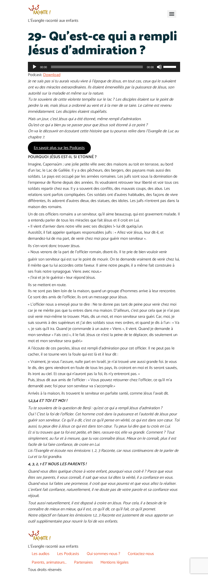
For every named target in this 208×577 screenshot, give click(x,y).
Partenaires (83, 562)
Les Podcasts (68, 553)
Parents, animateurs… (49, 562)
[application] (104, 67)
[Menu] (171, 14)
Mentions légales (114, 562)
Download (51, 74)
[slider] (170, 66)
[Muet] (159, 66)
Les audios (40, 553)
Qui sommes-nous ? (103, 553)
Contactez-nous (141, 553)
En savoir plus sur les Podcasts (59, 147)
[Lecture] (34, 66)
